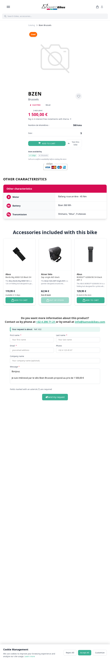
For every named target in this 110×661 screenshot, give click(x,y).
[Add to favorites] (78, 96)
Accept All (84, 652)
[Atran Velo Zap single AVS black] (55, 254)
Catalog (31, 25)
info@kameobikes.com (90, 322)
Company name (17, 356)
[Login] (102, 7)
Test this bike (75, 143)
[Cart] (98, 6)
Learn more (30, 656)
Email (13, 345)
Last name (61, 335)
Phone (59, 345)
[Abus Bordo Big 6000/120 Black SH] (19, 254)
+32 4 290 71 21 (46, 322)
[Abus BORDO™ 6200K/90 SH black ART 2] (91, 254)
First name (15, 335)
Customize (99, 652)
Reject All (70, 652)
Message (15, 366)
